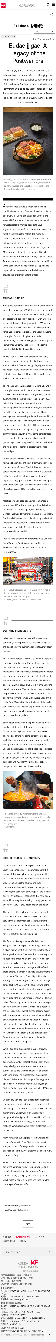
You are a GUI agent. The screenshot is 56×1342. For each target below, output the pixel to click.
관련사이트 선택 (13, 1251)
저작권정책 (39, 1237)
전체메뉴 (53, 4)
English (39, 31)
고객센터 (23, 1241)
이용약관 (7, 1237)
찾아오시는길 (9, 1241)
